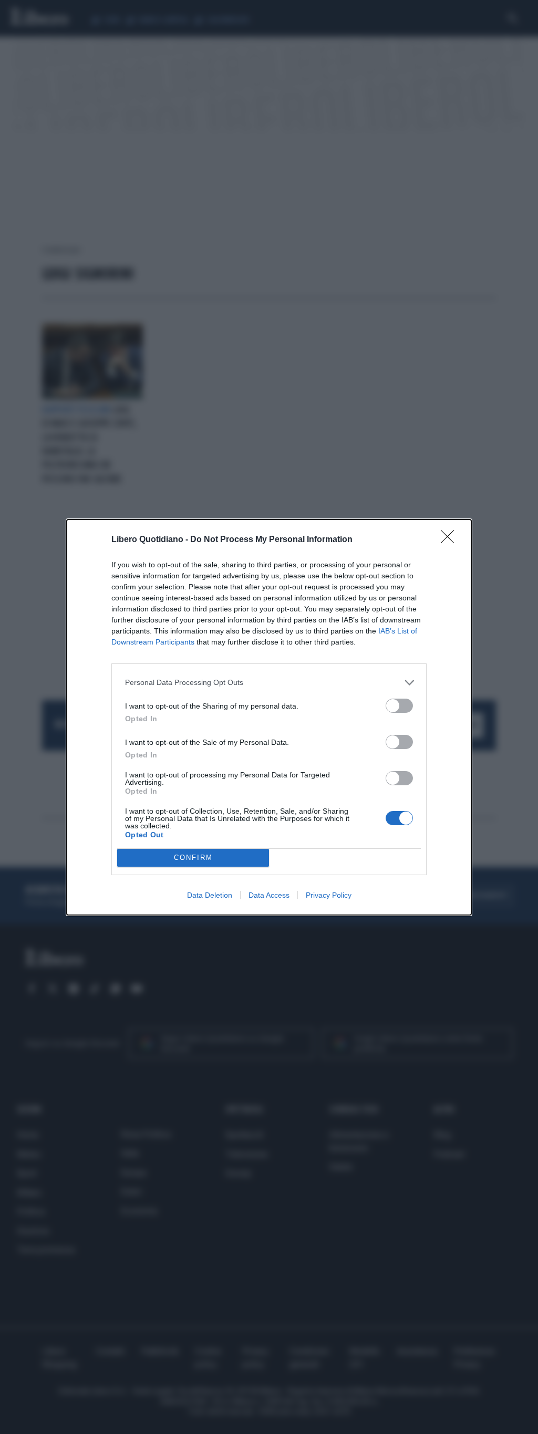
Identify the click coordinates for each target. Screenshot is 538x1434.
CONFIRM (193, 857)
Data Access (269, 895)
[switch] (399, 706)
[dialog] (269, 717)
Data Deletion (209, 895)
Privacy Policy (328, 895)
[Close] (451, 540)
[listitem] (269, 682)
